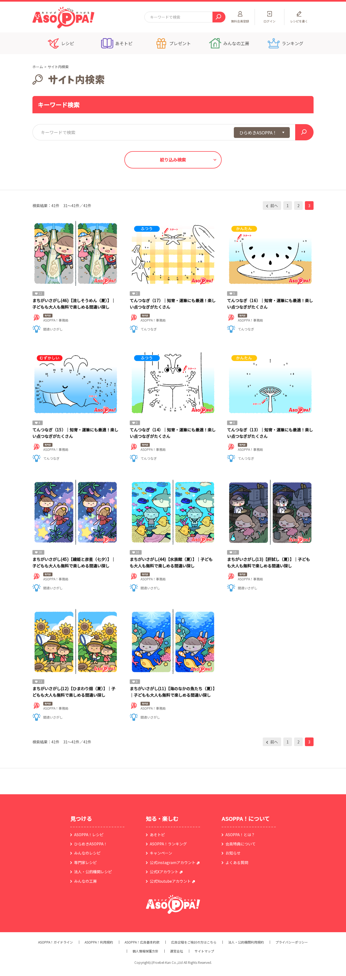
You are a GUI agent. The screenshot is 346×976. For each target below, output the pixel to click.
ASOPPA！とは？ (240, 834)
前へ (274, 205)
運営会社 (176, 951)
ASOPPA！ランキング (168, 843)
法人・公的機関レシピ (93, 871)
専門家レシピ (85, 862)
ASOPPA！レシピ (89, 834)
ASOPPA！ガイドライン (55, 942)
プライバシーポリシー (291, 942)
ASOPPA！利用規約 (99, 942)
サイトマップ (204, 951)
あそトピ (157, 834)
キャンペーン (161, 853)
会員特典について (240, 843)
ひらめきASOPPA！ (90, 843)
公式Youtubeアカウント (170, 881)
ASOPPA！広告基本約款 (142, 942)
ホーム (37, 66)
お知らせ (233, 853)
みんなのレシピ (87, 853)
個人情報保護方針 (145, 951)
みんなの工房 (85, 881)
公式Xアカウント (164, 871)
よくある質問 (236, 862)
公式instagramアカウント (172, 862)
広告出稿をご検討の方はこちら (194, 942)
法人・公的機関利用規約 (246, 942)
